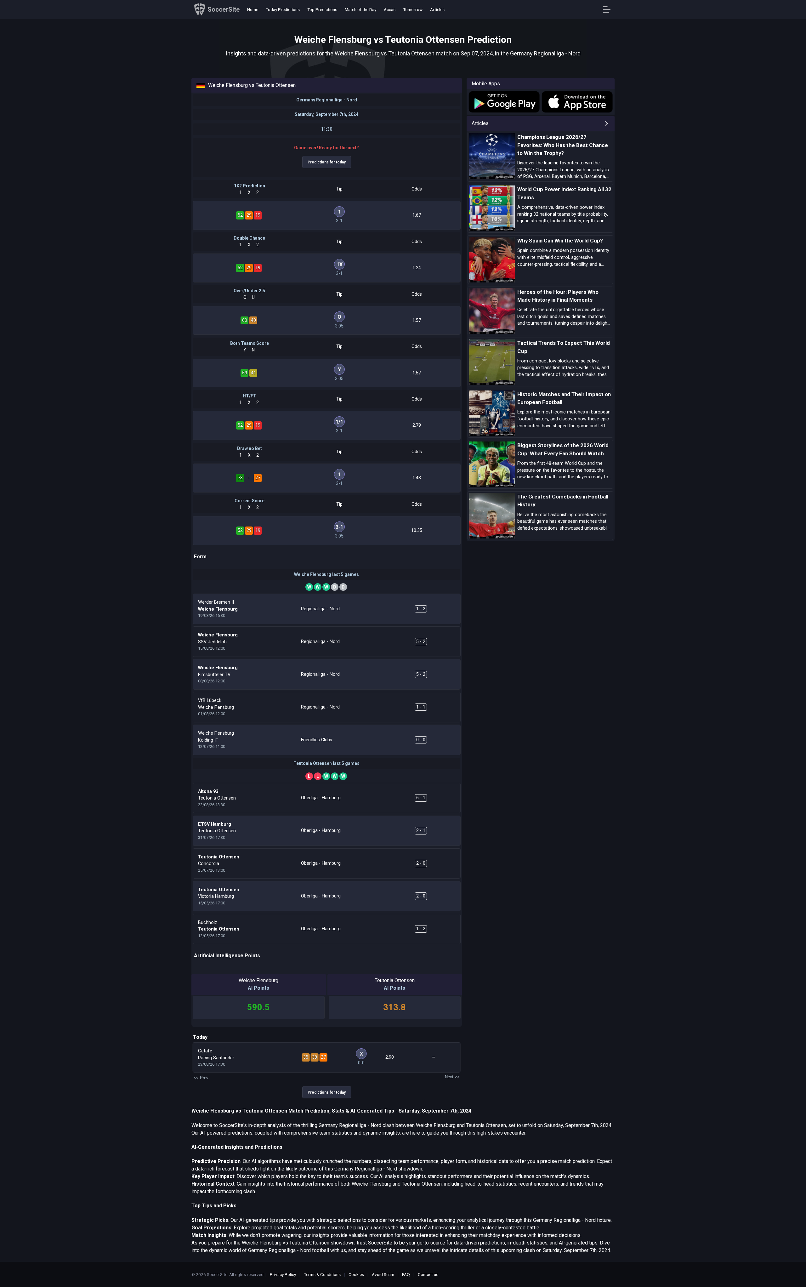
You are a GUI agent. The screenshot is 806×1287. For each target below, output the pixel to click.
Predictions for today (327, 162)
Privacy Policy (283, 1274)
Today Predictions (283, 9)
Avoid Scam (383, 1274)
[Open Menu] (609, 9)
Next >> (452, 1076)
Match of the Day (360, 9)
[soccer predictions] (504, 101)
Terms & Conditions (322, 1274)
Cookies (356, 1274)
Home (252, 9)
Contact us (428, 1274)
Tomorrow (413, 9)
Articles (437, 9)
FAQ (406, 1274)
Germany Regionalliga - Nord (326, 99)
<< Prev (201, 1077)
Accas (389, 9)
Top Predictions (322, 9)
